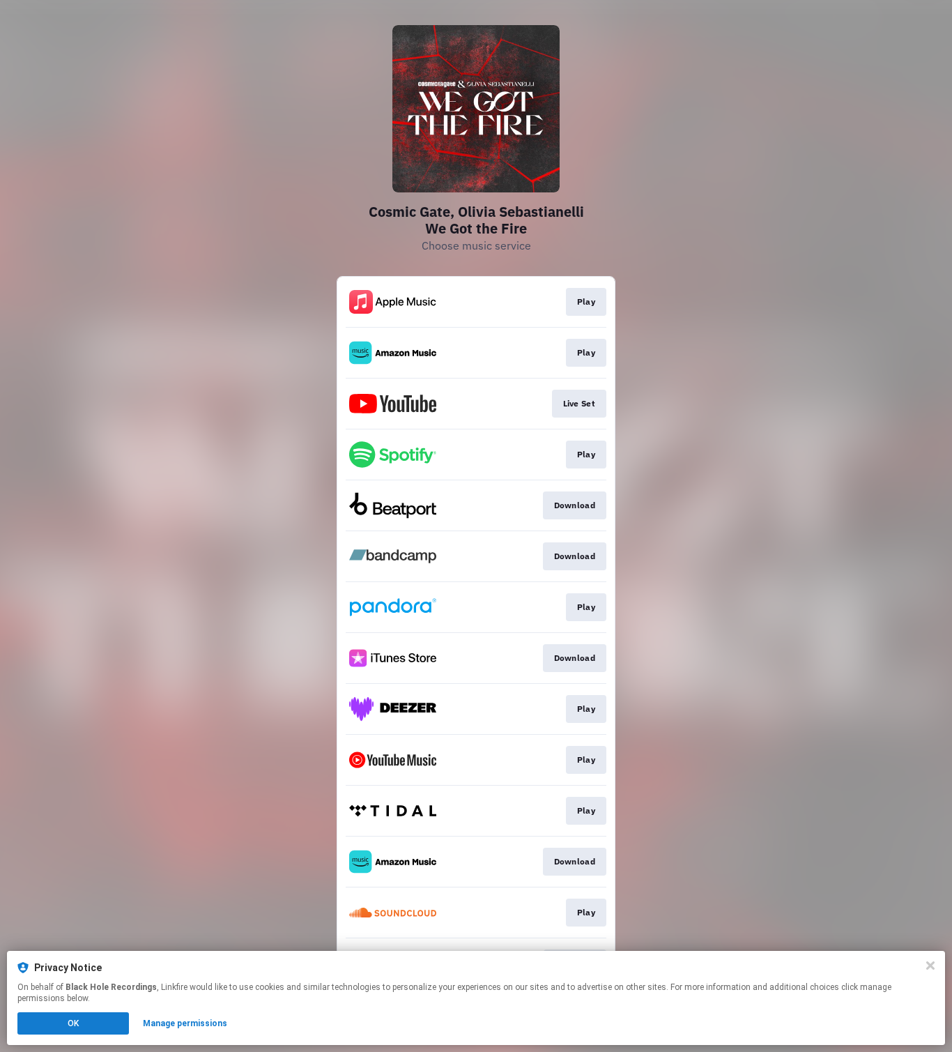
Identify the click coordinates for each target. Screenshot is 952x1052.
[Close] (930, 965)
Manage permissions (185, 1023)
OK (73, 1023)
